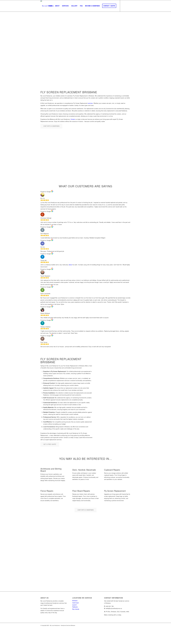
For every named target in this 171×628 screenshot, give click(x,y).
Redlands (75, 607)
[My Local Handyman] (47, 6)
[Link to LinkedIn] (129, 5)
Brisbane (74, 600)
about (70, 265)
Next (129, 418)
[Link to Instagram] (126, 5)
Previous (124, 418)
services (90, 103)
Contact (73, 119)
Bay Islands (75, 609)
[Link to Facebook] (123, 5)
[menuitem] (50, 6)
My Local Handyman (47, 48)
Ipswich (74, 605)
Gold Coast (75, 603)
